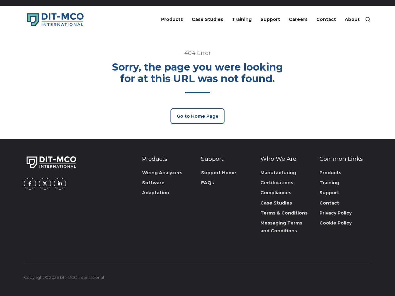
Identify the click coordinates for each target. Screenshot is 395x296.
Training (242, 19)
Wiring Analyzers (162, 172)
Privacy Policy (335, 213)
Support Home (218, 172)
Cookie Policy (335, 223)
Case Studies (207, 19)
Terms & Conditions (284, 213)
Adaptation (155, 192)
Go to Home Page (198, 116)
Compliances (275, 192)
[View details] (30, 184)
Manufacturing (278, 172)
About (352, 19)
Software (153, 182)
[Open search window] (368, 19)
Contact (326, 19)
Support (270, 19)
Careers (298, 19)
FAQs (207, 182)
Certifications (276, 182)
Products (172, 19)
